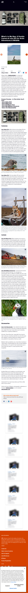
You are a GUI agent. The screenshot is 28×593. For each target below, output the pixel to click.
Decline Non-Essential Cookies (19, 585)
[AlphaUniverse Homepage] (2, 2)
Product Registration (6, 560)
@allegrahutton (12, 75)
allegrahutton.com (5, 389)
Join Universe (5, 555)
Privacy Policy (13, 581)
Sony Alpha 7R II (7, 103)
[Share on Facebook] (18, 72)
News (4, 558)
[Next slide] (27, 55)
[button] (25, 2)
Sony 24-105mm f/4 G (8, 104)
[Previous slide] (1, 55)
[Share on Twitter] (21, 72)
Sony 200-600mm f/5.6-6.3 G (10, 106)
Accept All (7, 585)
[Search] (14, 2)
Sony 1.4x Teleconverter (9, 107)
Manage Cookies (13, 588)
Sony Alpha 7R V (7, 102)
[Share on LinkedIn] (23, 72)
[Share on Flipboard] (26, 72)
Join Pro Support (5, 553)
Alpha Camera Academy (7, 551)
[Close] (24, 568)
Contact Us (3, 548)
